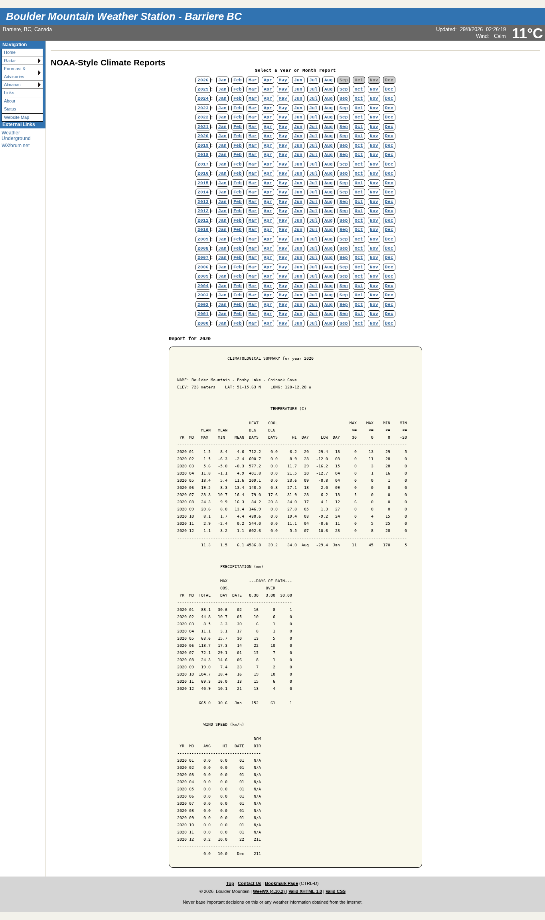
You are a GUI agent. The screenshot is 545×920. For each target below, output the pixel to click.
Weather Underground (16, 135)
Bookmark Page (281, 883)
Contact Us (249, 883)
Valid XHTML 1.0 (305, 891)
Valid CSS (336, 891)
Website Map (16, 117)
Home (10, 52)
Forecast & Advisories (15, 72)
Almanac (12, 84)
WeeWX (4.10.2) (269, 891)
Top (230, 883)
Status (10, 108)
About (9, 101)
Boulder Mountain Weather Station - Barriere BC (124, 16)
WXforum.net (16, 145)
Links (9, 92)
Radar (10, 60)
